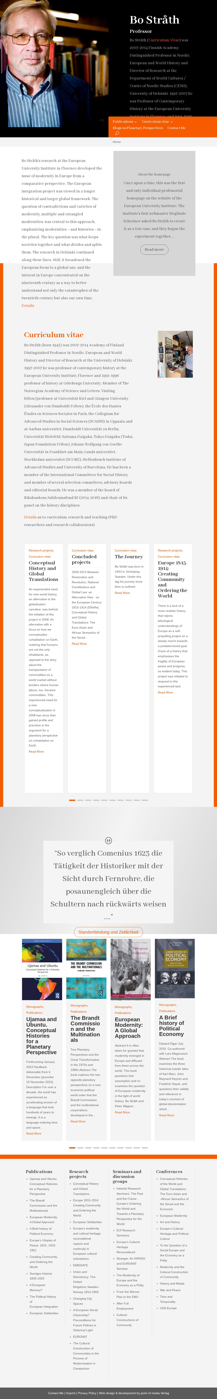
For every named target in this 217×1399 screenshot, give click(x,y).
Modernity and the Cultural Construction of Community (174, 1272)
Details (28, 305)
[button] (72, 800)
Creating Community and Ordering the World (43, 1262)
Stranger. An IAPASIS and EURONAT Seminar (131, 1263)
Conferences (169, 1172)
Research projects (41, 550)
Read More (36, 751)
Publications (123, 122)
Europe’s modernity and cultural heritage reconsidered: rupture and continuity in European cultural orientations (87, 1243)
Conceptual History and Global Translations (43, 571)
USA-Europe (168, 1308)
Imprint (70, 1393)
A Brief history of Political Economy (171, 1025)
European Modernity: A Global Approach (129, 1027)
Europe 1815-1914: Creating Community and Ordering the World (173, 579)
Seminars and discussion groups (127, 1177)
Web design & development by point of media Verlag (134, 1393)
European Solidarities (44, 1313)
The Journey (129, 557)
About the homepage (154, 174)
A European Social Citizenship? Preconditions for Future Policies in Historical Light (85, 1320)
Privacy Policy (87, 1393)
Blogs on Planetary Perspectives (138, 128)
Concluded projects (84, 560)
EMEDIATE (80, 1265)
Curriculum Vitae (164, 40)
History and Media (172, 1283)
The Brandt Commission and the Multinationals (85, 1029)
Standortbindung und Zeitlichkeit (108, 932)
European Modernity (173, 1215)
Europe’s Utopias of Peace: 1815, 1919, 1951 (43, 1245)
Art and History (170, 1222)
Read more (154, 249)
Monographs (34, 1006)
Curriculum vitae (155, 122)
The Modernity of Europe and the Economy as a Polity (130, 1280)
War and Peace (170, 1290)
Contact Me (176, 128)
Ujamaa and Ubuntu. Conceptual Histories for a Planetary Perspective (41, 1035)
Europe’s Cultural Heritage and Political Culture (174, 1233)
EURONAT (80, 1336)
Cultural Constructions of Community (127, 1320)
